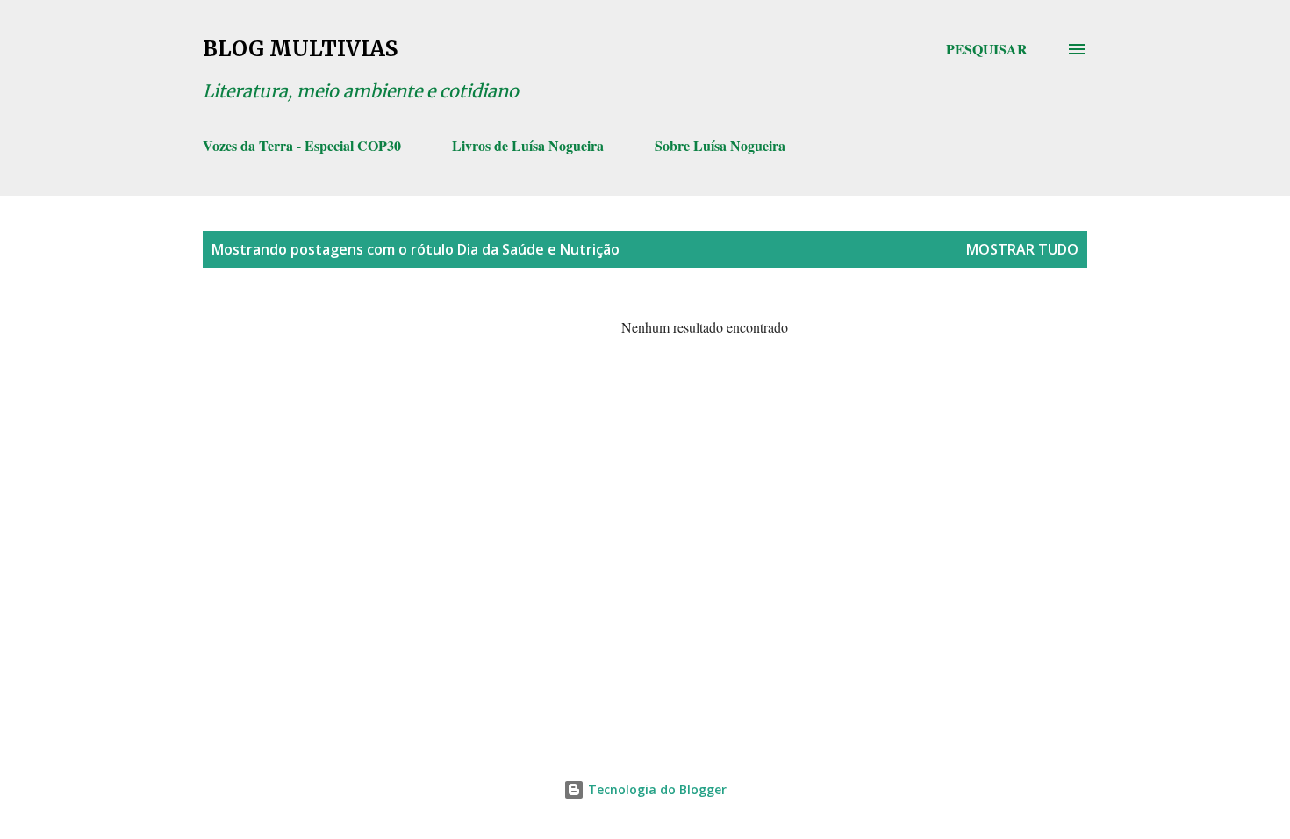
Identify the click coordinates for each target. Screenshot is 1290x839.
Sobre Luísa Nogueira (720, 145)
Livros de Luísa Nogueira (528, 145)
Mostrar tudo (1022, 249)
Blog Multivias (300, 48)
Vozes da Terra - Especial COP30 (302, 145)
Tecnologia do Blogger (655, 789)
